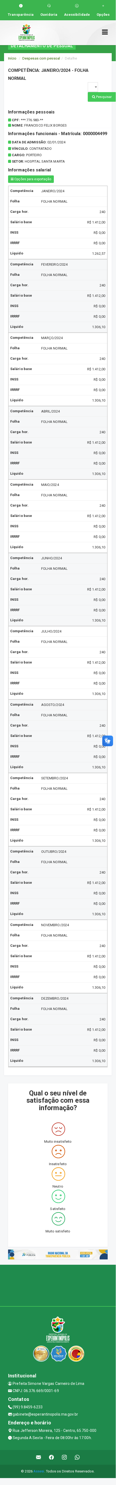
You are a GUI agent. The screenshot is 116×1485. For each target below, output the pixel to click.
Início (12, 58)
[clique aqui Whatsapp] (77, 1457)
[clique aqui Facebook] (51, 1457)
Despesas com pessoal (41, 58)
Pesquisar (103, 97)
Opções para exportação (32, 179)
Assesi (38, 1471)
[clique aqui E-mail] (38, 1457)
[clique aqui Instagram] (64, 1457)
